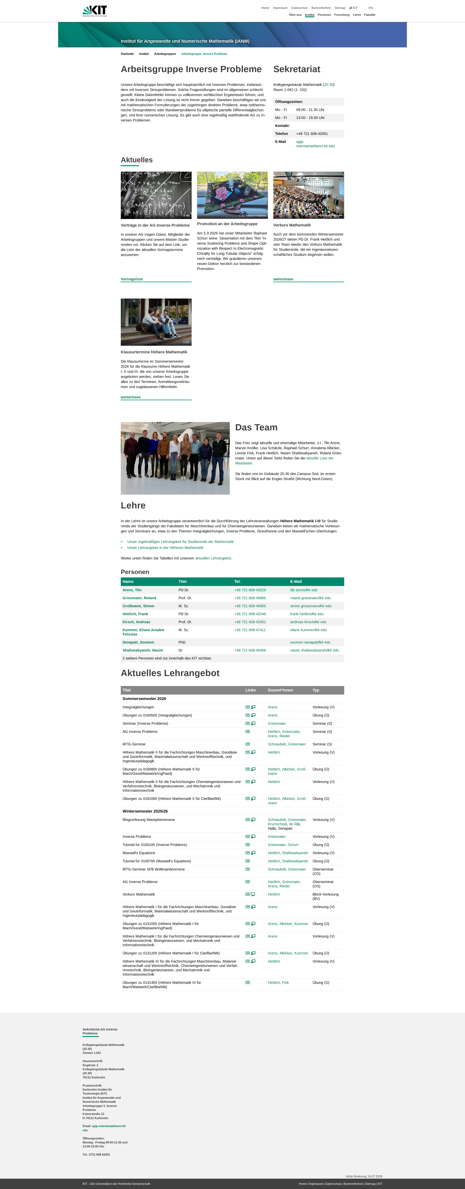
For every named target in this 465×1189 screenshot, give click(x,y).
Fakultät (369, 14)
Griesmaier (277, 723)
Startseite (127, 53)
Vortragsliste (132, 279)
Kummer (301, 924)
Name (128, 581)
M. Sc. (184, 606)
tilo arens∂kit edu (304, 590)
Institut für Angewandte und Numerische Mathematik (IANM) (185, 41)
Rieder (285, 736)
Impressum (280, 7)
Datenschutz (299, 7)
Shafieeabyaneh (295, 853)
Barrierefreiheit (321, 7)
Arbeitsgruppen (165, 53)
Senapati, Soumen (138, 642)
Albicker (288, 769)
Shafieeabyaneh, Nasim (143, 650)
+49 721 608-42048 (250, 614)
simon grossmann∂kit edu (310, 606)
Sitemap (340, 7)
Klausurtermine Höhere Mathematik (154, 352)
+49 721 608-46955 (250, 606)
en (371, 7)
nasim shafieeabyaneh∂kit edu (314, 650)
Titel (183, 581)
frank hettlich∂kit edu (307, 614)
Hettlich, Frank (135, 614)
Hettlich (274, 732)
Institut (309, 14)
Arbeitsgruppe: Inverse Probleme (204, 53)
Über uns (295, 14)
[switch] (381, 8)
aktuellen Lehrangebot (213, 558)
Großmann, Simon (138, 606)
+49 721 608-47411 (250, 630)
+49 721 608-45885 (250, 598)
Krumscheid (277, 824)
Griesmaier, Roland (139, 598)
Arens (272, 707)
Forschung (342, 14)
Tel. (237, 581)
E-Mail (296, 581)
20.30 (328, 85)
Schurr (293, 845)
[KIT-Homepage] (95, 11)
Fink (285, 983)
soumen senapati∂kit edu (310, 642)
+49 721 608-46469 (250, 650)
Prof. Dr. (185, 598)
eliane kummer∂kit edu (308, 630)
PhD (182, 642)
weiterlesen (283, 279)
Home (265, 7)
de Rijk (294, 824)
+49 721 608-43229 (250, 590)
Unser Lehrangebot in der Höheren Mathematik (165, 548)
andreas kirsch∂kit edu (308, 622)
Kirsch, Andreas (136, 622)
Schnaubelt (277, 744)
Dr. (181, 650)
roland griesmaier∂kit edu (310, 598)
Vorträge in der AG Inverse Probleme (155, 225)
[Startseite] (381, 15)
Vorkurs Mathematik (292, 225)
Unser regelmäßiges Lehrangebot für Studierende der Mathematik (180, 542)
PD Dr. (184, 590)
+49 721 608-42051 (250, 622)
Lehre (357, 14)
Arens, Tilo (132, 590)
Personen (324, 14)
